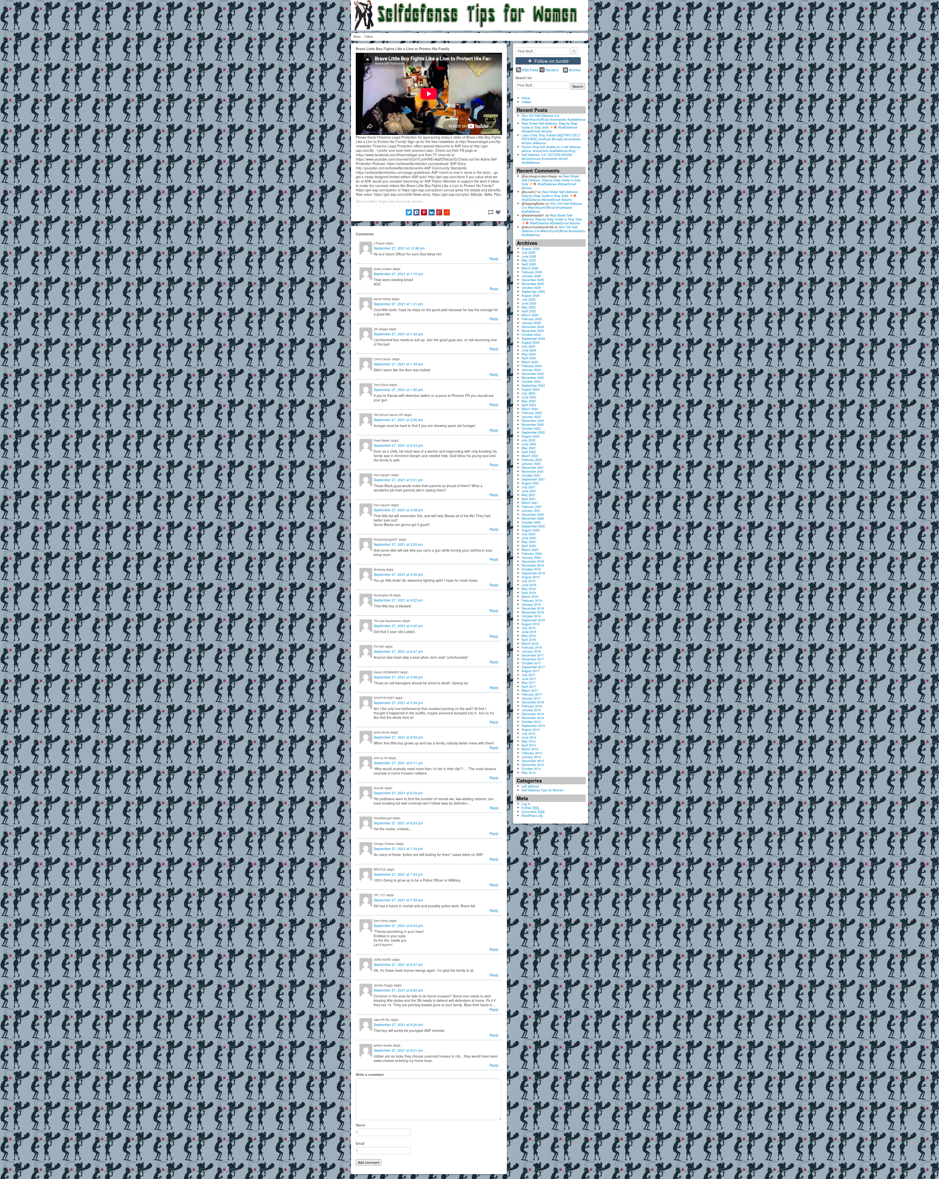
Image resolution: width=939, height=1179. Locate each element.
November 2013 (533, 764)
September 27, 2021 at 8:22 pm (398, 990)
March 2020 (530, 549)
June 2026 (529, 256)
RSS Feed (530, 69)
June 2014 (529, 737)
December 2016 (533, 702)
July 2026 (528, 252)
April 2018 (529, 639)
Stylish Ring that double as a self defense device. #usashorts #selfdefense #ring (551, 148)
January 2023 (531, 416)
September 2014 (533, 725)
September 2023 (533, 385)
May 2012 (529, 772)
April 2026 (529, 264)
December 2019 (533, 561)
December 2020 (533, 514)
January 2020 (531, 557)
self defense (530, 786)
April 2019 (529, 592)
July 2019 (528, 581)
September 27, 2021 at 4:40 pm (398, 625)
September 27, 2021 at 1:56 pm (398, 389)
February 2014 (532, 753)
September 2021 (533, 479)
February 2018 (532, 647)
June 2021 (529, 491)
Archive (575, 69)
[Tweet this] (409, 212)
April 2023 (529, 405)
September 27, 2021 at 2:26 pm (398, 419)
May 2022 (529, 448)
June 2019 (529, 584)
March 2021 (530, 502)
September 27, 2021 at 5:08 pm (398, 677)
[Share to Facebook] (416, 212)
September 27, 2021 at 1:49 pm (398, 363)
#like (392, 201)
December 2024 (533, 326)
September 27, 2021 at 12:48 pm (399, 248)
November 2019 (533, 565)
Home (357, 36)
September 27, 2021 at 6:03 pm (398, 737)
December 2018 (533, 608)
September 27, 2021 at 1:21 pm (398, 303)
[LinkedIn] (431, 212)
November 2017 (533, 659)
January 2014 (531, 756)
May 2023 (529, 401)
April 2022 (529, 451)
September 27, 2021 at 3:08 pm (398, 509)
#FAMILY (372, 201)
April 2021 (529, 498)
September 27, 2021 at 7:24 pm (398, 874)
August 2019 (530, 577)
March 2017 (530, 690)
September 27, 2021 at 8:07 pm (398, 964)
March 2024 (530, 362)
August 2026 (530, 248)
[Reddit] (447, 212)
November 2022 (533, 424)
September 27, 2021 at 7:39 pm (398, 899)
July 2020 (528, 534)
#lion (399, 201)
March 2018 (530, 643)
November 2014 (533, 717)
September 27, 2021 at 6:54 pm (398, 822)
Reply (494, 258)
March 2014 (530, 749)
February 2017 (532, 694)
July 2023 (528, 393)
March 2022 (530, 455)
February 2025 (532, 319)
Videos (368, 36)
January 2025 (531, 322)
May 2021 (529, 494)
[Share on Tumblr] (491, 212)
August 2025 (530, 295)
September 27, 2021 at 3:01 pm (398, 479)
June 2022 (529, 444)
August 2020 (530, 530)
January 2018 (531, 651)
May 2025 (529, 307)
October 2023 (531, 381)
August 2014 (530, 729)
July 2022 (528, 440)
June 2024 (529, 350)
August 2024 (530, 342)
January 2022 (531, 463)
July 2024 (528, 346)
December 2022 (533, 420)
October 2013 (531, 768)
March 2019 (530, 596)
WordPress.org (532, 815)
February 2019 (532, 600)
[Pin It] (424, 212)
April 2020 (529, 545)
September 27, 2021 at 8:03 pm (398, 925)
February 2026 (532, 272)
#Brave (360, 201)
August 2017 (530, 670)
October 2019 (531, 569)
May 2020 (529, 541)
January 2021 (531, 510)
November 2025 (533, 283)
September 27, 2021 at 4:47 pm (398, 651)
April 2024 (529, 358)
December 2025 (533, 279)
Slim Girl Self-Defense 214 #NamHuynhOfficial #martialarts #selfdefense (553, 117)
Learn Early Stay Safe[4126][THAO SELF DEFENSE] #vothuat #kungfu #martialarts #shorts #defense (551, 139)
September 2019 (533, 573)
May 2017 (529, 682)
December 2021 (533, 467)
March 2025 (530, 315)
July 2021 (528, 487)
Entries (530, 807)
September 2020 (533, 526)
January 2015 (531, 710)
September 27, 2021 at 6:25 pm (398, 792)
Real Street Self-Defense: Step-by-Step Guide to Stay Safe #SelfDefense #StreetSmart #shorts (549, 127)
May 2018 (529, 635)
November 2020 (533, 518)
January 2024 (531, 369)
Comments (533, 811)
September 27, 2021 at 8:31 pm (398, 1050)
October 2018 (531, 616)
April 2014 (529, 745)
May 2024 (529, 354)
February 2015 (532, 706)
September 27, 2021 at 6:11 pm (398, 762)
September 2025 (533, 291)
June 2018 (529, 631)
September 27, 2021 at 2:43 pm (398, 445)
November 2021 (533, 471)
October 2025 (531, 287)
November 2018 (533, 612)
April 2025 (529, 311)
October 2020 (531, 522)
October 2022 (531, 428)
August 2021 (530, 483)
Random (552, 69)
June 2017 (529, 678)
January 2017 (531, 698)
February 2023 (532, 412)
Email (360, 1143)
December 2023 (533, 373)
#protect (417, 201)
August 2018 (530, 624)
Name (360, 1125)
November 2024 (533, 330)
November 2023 (533, 377)
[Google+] (439, 212)
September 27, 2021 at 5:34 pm (398, 702)
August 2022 (530, 436)
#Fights (383, 201)
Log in (526, 803)
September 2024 (533, 338)
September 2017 (533, 667)
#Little (407, 201)
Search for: (524, 77)
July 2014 (528, 733)
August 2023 (530, 389)
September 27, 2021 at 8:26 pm (398, 1024)
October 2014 (531, 721)
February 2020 (532, 553)
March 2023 (530, 408)
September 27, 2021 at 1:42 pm (398, 333)
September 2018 (533, 620)
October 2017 (531, 663)
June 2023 (529, 397)
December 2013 (533, 760)
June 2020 (529, 537)
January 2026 (531, 275)
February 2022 (532, 459)
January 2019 (531, 604)
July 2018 (528, 627)
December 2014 (533, 713)
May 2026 (529, 260)
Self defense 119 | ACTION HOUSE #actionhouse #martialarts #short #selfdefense (547, 158)
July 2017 (528, 674)
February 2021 (532, 506)
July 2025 (528, 299)
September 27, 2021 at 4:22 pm (398, 600)
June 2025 (529, 303)
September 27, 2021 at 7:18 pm (398, 848)
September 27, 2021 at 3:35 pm (398, 544)
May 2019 (529, 588)
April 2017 (529, 686)
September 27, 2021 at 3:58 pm (398, 574)
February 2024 (532, 365)
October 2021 (531, 475)
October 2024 (531, 334)
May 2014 (529, 741)
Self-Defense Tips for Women (542, 790)
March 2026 (530, 268)
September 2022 (533, 432)
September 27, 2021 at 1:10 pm (398, 273)
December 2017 (533, 655)
